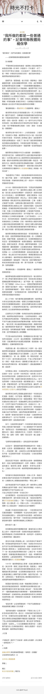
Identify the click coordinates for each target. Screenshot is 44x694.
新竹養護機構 (9, 500)
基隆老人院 (23, 108)
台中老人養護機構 (8, 659)
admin (8, 678)
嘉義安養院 (6, 652)
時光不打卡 (22, 7)
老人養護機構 (24, 168)
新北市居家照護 (7, 671)
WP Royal (24, 690)
